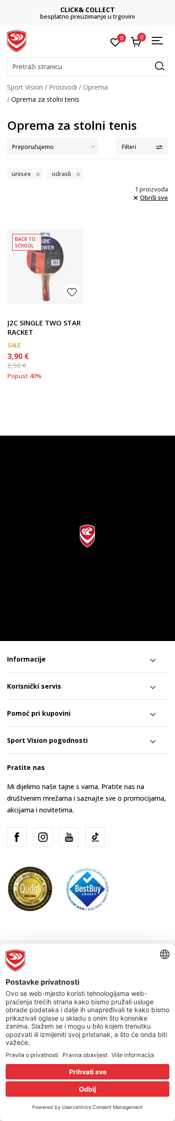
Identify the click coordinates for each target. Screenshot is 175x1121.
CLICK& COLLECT (87, 9)
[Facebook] (16, 837)
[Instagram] (43, 837)
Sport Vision (25, 87)
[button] (87, 66)
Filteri (129, 147)
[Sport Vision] (16, 40)
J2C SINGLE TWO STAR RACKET (44, 327)
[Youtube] (69, 837)
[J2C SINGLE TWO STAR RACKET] (45, 266)
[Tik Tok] (95, 837)
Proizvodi (63, 87)
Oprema (95, 87)
